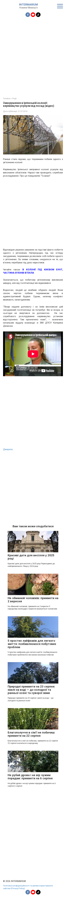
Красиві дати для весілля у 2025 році (31, 557)
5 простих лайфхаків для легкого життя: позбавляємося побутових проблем (32, 644)
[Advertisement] (33, 55)
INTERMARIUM (28, 4)
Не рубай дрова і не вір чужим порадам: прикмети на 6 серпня (30, 776)
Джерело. (8, 449)
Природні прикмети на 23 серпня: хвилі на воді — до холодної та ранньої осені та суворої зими (31, 690)
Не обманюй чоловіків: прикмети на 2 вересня (33, 599)
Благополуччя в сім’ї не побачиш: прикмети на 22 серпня (31, 734)
